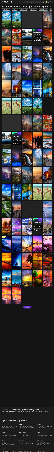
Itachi (30, 426)
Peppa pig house (40, 443)
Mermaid (25, 442)
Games (20, 448)
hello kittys (8, 435)
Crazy (3, 451)
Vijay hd (47, 426)
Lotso (44, 444)
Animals (3, 424)
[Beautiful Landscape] (47, 37)
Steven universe (40, 435)
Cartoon (38, 434)
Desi (51, 426)
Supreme (4, 435)
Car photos (22, 435)
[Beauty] (27, 37)
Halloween (39, 449)
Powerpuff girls (48, 435)
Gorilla (15, 426)
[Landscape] (16, 37)
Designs (3, 440)
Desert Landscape (43, 9)
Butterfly (3, 426)
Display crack (8, 451)
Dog (12, 426)
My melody (28, 427)
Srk (37, 426)
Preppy (3, 442)
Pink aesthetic (5, 443)
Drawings (21, 440)
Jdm (20, 434)
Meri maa (40, 427)
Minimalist (11, 443)
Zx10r (33, 434)
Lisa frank (32, 443)
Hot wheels (24, 434)
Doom (25, 451)
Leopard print (11, 427)
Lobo (45, 436)
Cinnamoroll (25, 426)
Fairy (29, 442)
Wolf (7, 426)
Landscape (14, 9)
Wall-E (47, 442)
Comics (38, 432)
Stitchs (42, 434)
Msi (2, 434)
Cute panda (5, 427)
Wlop (32, 442)
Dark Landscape (23, 9)
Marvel (46, 434)
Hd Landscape (6, 9)
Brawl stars (29, 451)
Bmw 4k (29, 434)
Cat (10, 426)
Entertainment (40, 440)
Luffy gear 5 (22, 427)
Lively (38, 442)
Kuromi (20, 426)
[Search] (43, 2)
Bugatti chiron (22, 436)
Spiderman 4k (40, 436)
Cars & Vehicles (22, 432)
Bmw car (28, 435)
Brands (3, 432)
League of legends (29, 449)
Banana (13, 449)
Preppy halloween (41, 451)
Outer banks (48, 443)
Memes (9, 449)
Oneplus (14, 435)
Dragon (21, 442)
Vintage (3, 444)
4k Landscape (33, 9)
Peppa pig (42, 442)
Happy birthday (45, 449)
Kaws (7, 444)
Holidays (39, 448)
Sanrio (32, 427)
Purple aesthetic (12, 444)
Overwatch (21, 449)
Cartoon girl (26, 443)
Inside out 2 (39, 444)
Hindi (40, 426)
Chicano (21, 443)
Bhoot (43, 426)
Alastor (21, 428)
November (48, 451)
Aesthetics (8, 442)
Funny (3, 448)
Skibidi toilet (4, 449)
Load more (27, 307)
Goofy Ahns (14, 451)
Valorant (21, 451)
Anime (20, 424)
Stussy (8, 434)
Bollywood (39, 424)
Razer (5, 434)
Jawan (44, 427)
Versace (13, 434)
